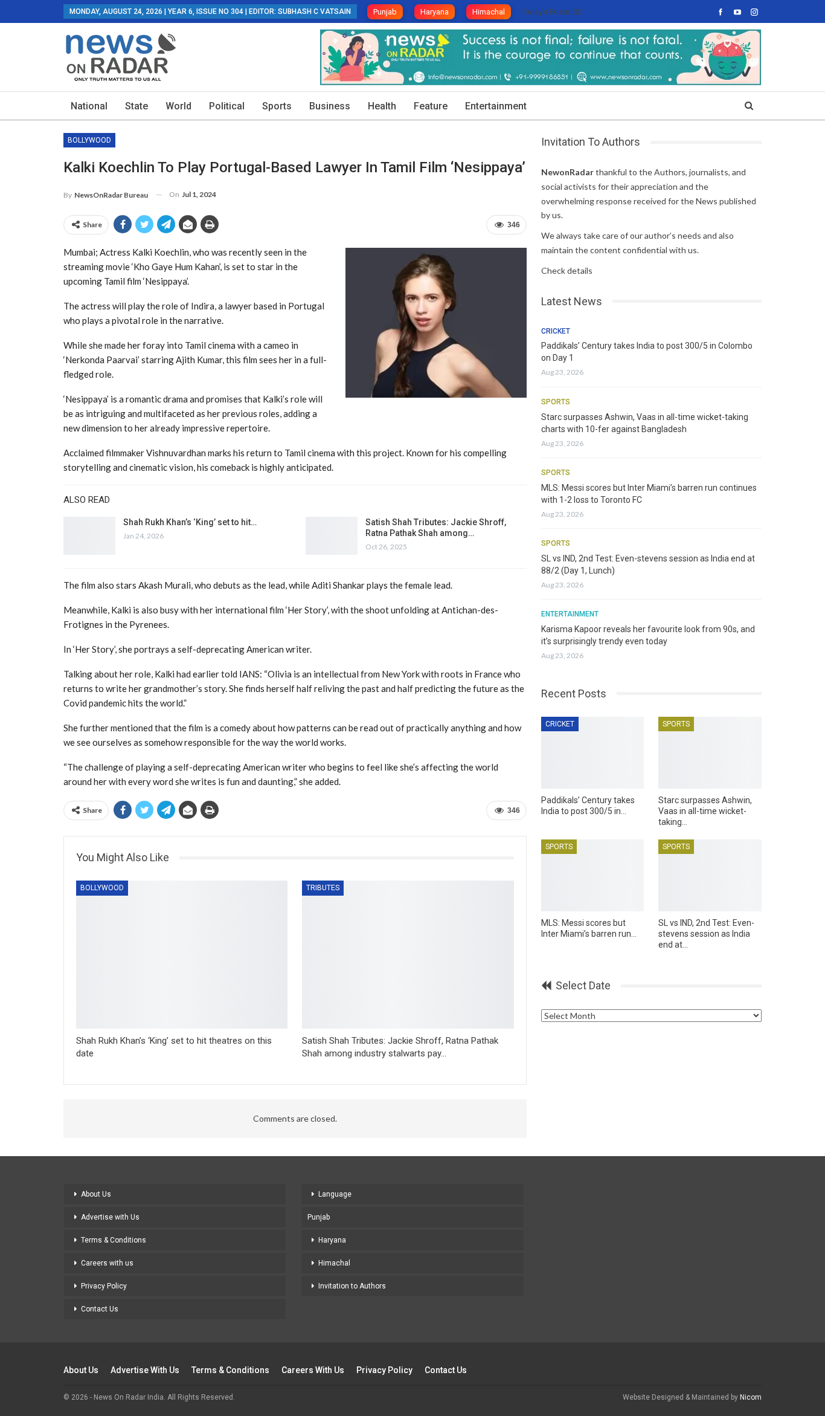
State (136, 106)
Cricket (555, 331)
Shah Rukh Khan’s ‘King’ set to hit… (190, 522)
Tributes (322, 888)
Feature (431, 106)
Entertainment (496, 106)
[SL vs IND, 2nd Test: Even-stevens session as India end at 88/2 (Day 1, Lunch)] (710, 875)
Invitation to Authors (352, 1286)
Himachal (488, 11)
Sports (277, 106)
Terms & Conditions (113, 1240)
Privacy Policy (104, 1286)
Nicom (751, 1397)
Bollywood (89, 140)
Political (227, 106)
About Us (96, 1194)
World (178, 106)
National (89, 106)
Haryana (434, 11)
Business (329, 106)
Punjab (385, 11)
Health (382, 106)
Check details (566, 270)
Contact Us (99, 1309)
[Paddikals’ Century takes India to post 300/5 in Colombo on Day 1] (592, 753)
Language (335, 1194)
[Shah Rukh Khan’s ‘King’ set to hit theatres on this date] (89, 536)
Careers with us (107, 1263)
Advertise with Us (110, 1217)
